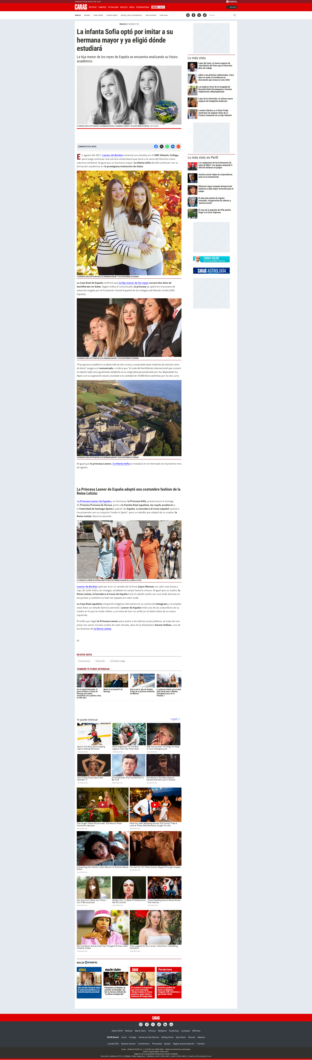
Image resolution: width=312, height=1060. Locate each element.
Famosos (102, 7)
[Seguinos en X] (199, 15)
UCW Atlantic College (117, 661)
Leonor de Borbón (87, 586)
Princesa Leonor (84, 661)
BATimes (196, 1030)
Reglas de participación (183, 1043)
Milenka (87, 15)
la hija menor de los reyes (133, 282)
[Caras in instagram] (188, 15)
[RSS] (165, 1024)
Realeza (123, 7)
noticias (89, 970)
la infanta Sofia (121, 463)
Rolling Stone (167, 1037)
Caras (124, 1037)
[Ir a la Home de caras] (81, 9)
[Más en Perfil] (91, 963)
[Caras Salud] (211, 261)
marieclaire (115, 970)
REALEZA (123, 24)
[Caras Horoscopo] (211, 273)
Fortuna (152, 1030)
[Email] (178, 146)
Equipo (167, 1043)
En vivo (233, 7)
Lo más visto (197, 58)
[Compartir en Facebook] (156, 146)
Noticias (93, 7)
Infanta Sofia (100, 661)
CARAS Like (158, 7)
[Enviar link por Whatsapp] (167, 146)
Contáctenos (144, 1043)
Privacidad (157, 1043)
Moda (131, 7)
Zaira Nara (164, 15)
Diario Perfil (117, 1030)
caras (142, 970)
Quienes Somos (128, 1043)
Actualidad (113, 7)
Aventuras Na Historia (149, 1037)
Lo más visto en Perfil (203, 157)
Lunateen (185, 1030)
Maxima (201, 1037)
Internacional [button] (142, 7)
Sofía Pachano (151, 15)
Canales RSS (113, 1043)
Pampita (78, 15)
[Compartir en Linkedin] (173, 146)
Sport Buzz (181, 1037)
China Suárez (98, 15)
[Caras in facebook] (193, 15)
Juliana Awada (112, 15)
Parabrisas (174, 1030)
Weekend (162, 1030)
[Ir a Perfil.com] (231, 2)
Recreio (191, 1037)
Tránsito (201, 1043)
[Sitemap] (171, 1024)
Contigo (132, 1037)
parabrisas (169, 970)
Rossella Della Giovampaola (131, 15)
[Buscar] (234, 15)
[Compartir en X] (161, 146)
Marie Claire (140, 1030)
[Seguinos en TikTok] (205, 15)
